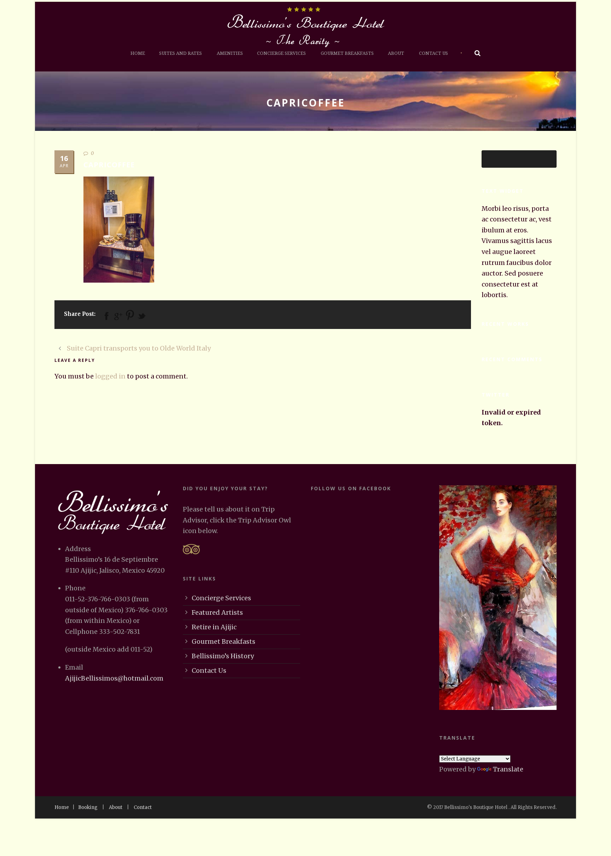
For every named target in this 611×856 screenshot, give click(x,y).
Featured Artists (217, 612)
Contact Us (433, 53)
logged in (110, 376)
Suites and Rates (180, 53)
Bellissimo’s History (223, 656)
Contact (143, 807)
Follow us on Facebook (351, 488)
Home (137, 53)
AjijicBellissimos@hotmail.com (114, 678)
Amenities (230, 53)
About (396, 53)
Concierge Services (281, 53)
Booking (88, 807)
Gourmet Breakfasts (347, 53)
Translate (508, 769)
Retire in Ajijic (214, 627)
